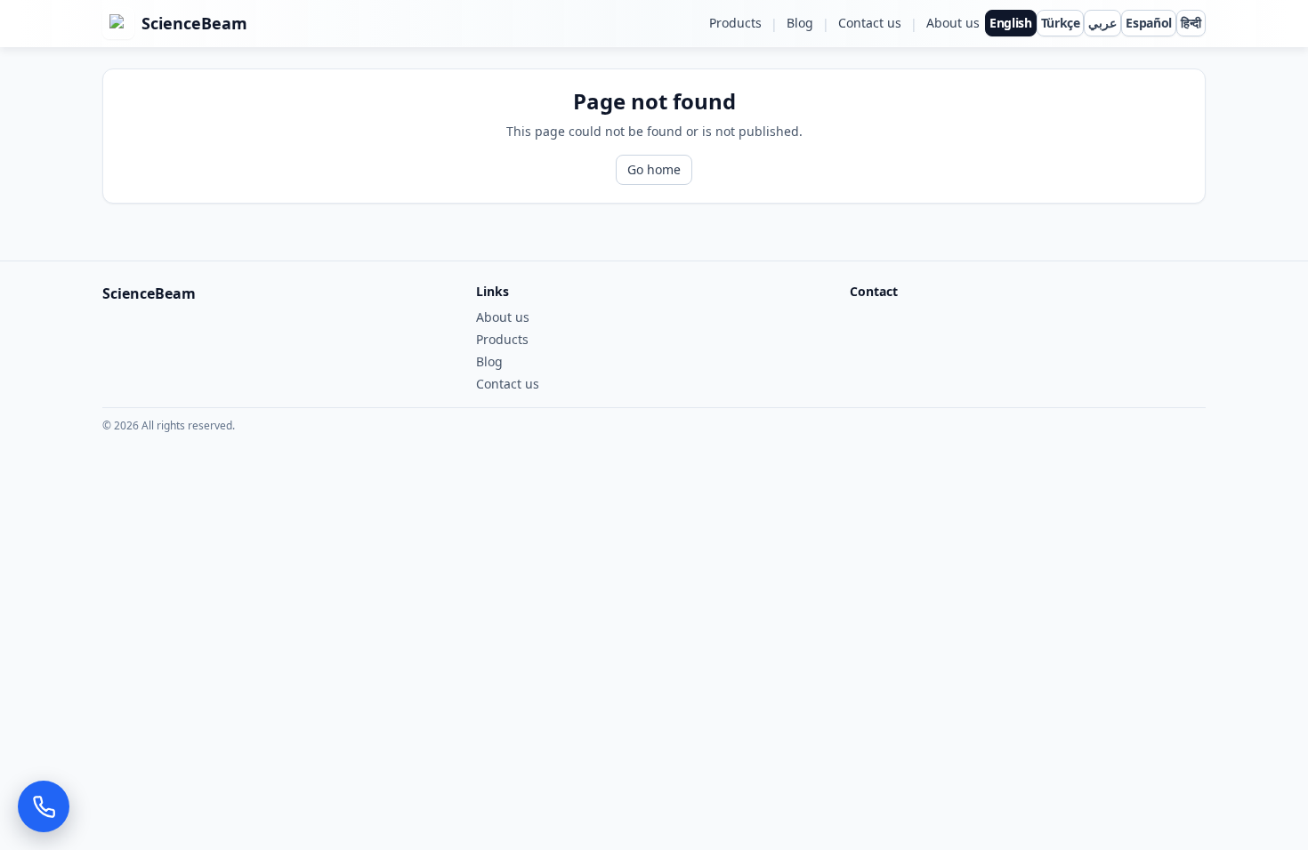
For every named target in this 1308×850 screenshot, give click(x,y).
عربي (1102, 22)
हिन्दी (1191, 22)
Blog (800, 22)
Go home (654, 169)
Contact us (869, 22)
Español (1149, 22)
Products (735, 22)
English (1010, 22)
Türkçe (1060, 22)
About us (953, 22)
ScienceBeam (194, 23)
